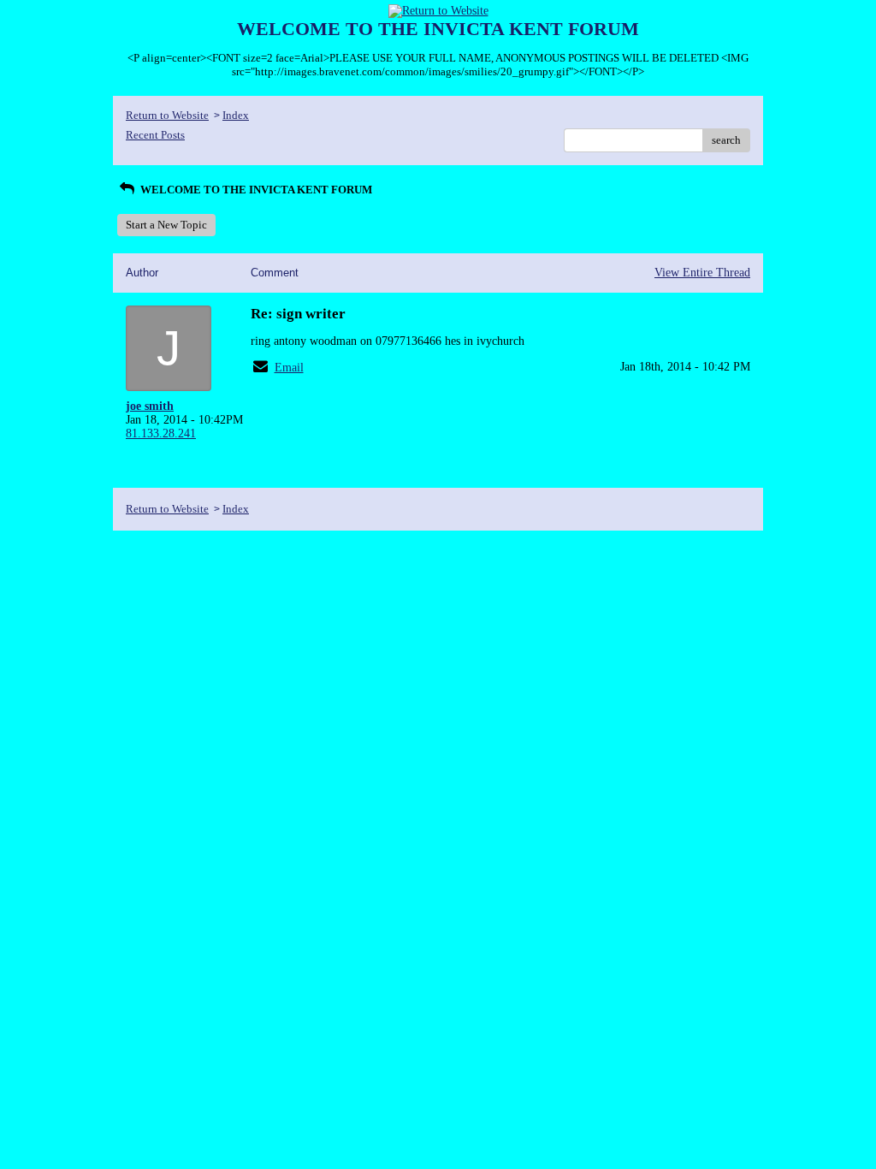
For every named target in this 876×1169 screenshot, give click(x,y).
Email (289, 367)
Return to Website (167, 115)
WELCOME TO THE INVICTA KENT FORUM (255, 189)
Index (235, 115)
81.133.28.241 (161, 433)
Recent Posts (155, 134)
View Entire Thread (702, 272)
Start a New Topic (166, 224)
